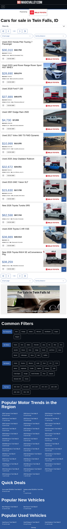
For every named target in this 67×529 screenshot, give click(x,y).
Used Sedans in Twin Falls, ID (53, 523)
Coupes (56, 331)
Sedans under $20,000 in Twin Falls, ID (33, 491)
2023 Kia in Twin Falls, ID (51, 439)
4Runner (31, 363)
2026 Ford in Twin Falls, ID (9, 459)
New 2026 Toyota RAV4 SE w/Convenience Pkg (22, 253)
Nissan (23, 350)
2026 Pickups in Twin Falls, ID (53, 414)
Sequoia (51, 373)
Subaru (28, 344)
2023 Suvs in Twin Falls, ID (31, 419)
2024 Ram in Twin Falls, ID (52, 444)
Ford (22, 344)
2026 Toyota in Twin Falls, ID (10, 414)
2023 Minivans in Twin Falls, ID (32, 464)
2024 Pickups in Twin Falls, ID (31, 424)
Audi (38, 355)
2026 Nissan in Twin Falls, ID (31, 459)
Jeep (43, 344)
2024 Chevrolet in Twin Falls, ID (53, 429)
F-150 (56, 363)
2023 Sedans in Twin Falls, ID (53, 464)
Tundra (15, 363)
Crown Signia (17, 373)
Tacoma (23, 363)
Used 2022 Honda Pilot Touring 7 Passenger (17, 43)
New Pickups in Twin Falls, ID (10, 507)
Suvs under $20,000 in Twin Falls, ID (12, 490)
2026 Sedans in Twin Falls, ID (53, 454)
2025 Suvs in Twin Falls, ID (52, 419)
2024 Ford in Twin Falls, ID (31, 439)
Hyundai (16, 350)
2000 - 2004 (16, 392)
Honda (43, 350)
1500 (54, 368)
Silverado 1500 (17, 379)
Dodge (36, 350)
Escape (25, 373)
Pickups (23, 331)
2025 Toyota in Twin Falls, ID (52, 424)
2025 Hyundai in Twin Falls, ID (32, 475)
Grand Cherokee (35, 373)
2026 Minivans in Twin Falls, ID (10, 439)
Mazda (15, 355)
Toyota (15, 344)
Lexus (59, 350)
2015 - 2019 (35, 386)
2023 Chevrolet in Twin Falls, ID (10, 469)
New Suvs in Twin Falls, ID (30, 507)
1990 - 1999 (26, 392)
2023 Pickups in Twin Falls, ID (31, 434)
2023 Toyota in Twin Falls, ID (52, 434)
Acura (32, 355)
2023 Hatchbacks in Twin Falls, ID (11, 449)
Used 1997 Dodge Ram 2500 (15, 112)
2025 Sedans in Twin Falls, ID (31, 429)
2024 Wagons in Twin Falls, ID (10, 464)
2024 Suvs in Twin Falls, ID (9, 419)
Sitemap (33, 527)
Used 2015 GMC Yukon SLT (15, 182)
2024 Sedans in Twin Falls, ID (31, 444)
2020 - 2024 (16, 386)
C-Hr (50, 363)
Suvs (16, 331)
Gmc (61, 344)
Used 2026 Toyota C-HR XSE (15, 229)
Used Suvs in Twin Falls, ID (9, 523)
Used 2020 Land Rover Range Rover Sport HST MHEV (22, 66)
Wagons (17, 336)
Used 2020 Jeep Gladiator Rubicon (18, 159)
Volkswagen (24, 355)
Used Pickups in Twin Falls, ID (31, 523)
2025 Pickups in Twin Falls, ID (53, 469)
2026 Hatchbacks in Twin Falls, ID (33, 454)
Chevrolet (36, 344)
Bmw (30, 350)
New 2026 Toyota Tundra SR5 (16, 205)
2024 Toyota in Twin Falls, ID (10, 424)
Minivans (39, 331)
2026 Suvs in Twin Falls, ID (31, 414)
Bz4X (38, 363)
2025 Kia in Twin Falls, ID (8, 454)
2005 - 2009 (54, 386)
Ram (55, 344)
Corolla (31, 368)
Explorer (39, 368)
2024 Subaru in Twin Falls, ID (10, 434)
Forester (47, 368)
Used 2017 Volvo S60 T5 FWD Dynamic (20, 135)
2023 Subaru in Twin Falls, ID (31, 449)
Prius (44, 373)
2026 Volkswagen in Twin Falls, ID (54, 459)
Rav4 (44, 363)
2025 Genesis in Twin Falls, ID (10, 475)
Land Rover (51, 350)
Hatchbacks (48, 331)
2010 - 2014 (44, 386)
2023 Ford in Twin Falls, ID (9, 429)
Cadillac (45, 355)
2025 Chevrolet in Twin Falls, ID (53, 449)
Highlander (23, 368)
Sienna (15, 368)
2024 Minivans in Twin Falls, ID (10, 444)
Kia (49, 344)
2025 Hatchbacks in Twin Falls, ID (33, 469)
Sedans (31, 331)
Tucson (26, 379)
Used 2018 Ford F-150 (12, 89)
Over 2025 (25, 386)
